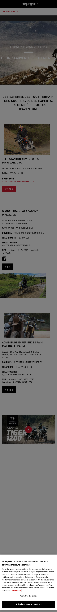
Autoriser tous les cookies (28, 604)
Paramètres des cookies (28, 596)
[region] (28, 582)
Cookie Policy (16, 591)
